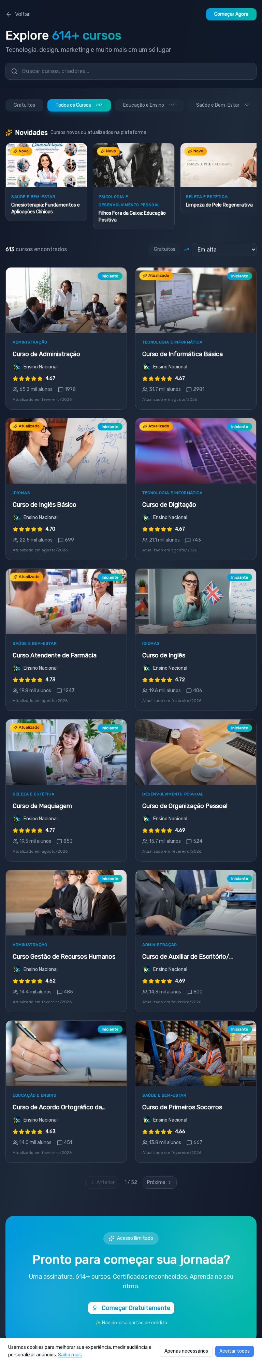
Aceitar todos (234, 1351)
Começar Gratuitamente (136, 1308)
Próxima (156, 1182)
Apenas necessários (186, 1351)
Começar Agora (231, 14)
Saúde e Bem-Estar (222, 105)
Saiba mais (70, 1355)
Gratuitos (24, 105)
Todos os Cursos (79, 105)
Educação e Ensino (149, 105)
